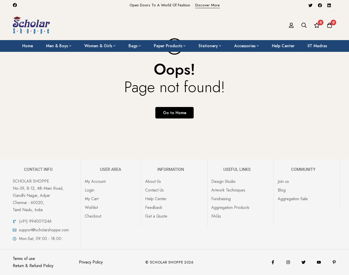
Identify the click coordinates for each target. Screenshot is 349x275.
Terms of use (24, 258)
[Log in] (291, 25)
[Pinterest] (334, 262)
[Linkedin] (329, 5)
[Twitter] (310, 5)
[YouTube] (319, 262)
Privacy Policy (91, 262)
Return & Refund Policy (33, 266)
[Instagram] (288, 262)
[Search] (304, 25)
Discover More (207, 5)
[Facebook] (320, 5)
